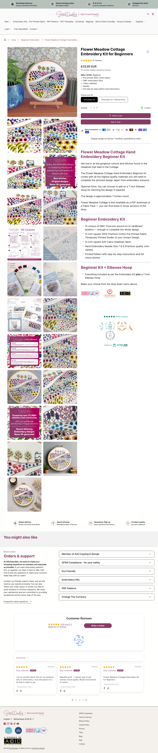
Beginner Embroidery (30, 40)
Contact (82, 744)
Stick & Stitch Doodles (105, 21)
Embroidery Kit (89, 100)
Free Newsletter (21, 30)
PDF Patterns (52, 21)
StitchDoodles (13, 748)
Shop (14, 40)
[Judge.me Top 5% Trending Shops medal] (99, 335)
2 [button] (76, 700)
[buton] (8, 719)
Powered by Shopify (38, 748)
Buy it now (115, 122)
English (8, 719)
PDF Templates (66, 21)
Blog (80, 736)
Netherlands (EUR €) (24, 719)
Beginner (90, 21)
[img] (21, 667)
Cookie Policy (84, 725)
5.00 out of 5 (66, 624)
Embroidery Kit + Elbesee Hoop (113, 100)
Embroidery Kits (20, 22)
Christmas (79, 21)
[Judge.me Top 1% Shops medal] (122, 326)
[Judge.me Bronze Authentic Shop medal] (110, 326)
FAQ (80, 740)
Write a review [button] (97, 625)
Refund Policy (84, 721)
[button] (87, 60)
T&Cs (81, 732)
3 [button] (79, 700)
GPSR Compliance (86, 713)
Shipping (92, 70)
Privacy (82, 729)
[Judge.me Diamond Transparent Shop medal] (79, 639)
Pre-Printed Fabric (37, 21)
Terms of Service (85, 717)
